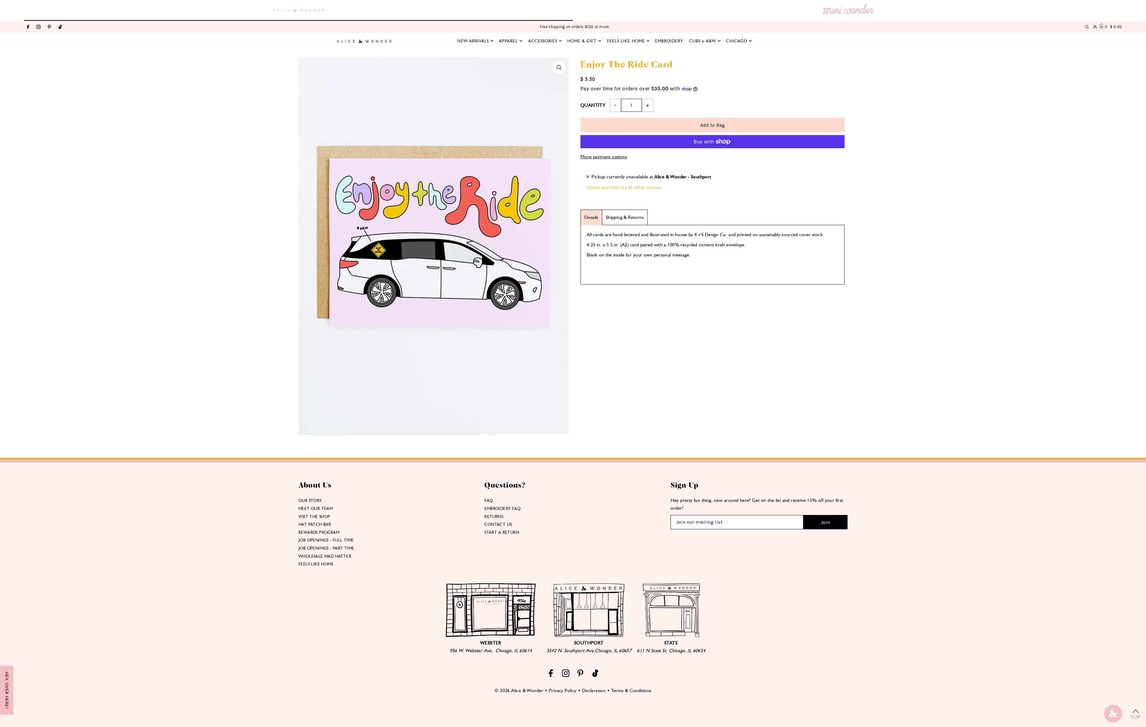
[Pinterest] (49, 27)
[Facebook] (28, 27)
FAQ (488, 500)
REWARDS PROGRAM (318, 532)
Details (591, 217)
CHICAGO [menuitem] (736, 40)
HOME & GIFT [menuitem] (582, 40)
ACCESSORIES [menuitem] (542, 40)
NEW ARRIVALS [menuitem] (473, 40)
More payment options (603, 157)
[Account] (1095, 27)
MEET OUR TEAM (315, 508)
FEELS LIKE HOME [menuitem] (626, 40)
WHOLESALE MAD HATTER (324, 556)
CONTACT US (498, 524)
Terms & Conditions (631, 690)
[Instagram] (38, 27)
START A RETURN (501, 532)
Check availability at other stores (623, 187)
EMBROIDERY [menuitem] (669, 40)
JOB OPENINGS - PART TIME (326, 548)
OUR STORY (310, 500)
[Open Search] (1087, 27)
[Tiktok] (60, 27)
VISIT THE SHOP (314, 516)
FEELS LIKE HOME (316, 564)
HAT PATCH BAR (314, 524)
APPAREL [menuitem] (508, 40)
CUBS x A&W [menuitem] (702, 40)
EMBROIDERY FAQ (502, 508)
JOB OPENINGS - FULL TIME (326, 540)
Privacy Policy (563, 690)
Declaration (594, 690)
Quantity (592, 105)
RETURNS (493, 516)
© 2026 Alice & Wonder (519, 690)
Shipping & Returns (625, 217)
